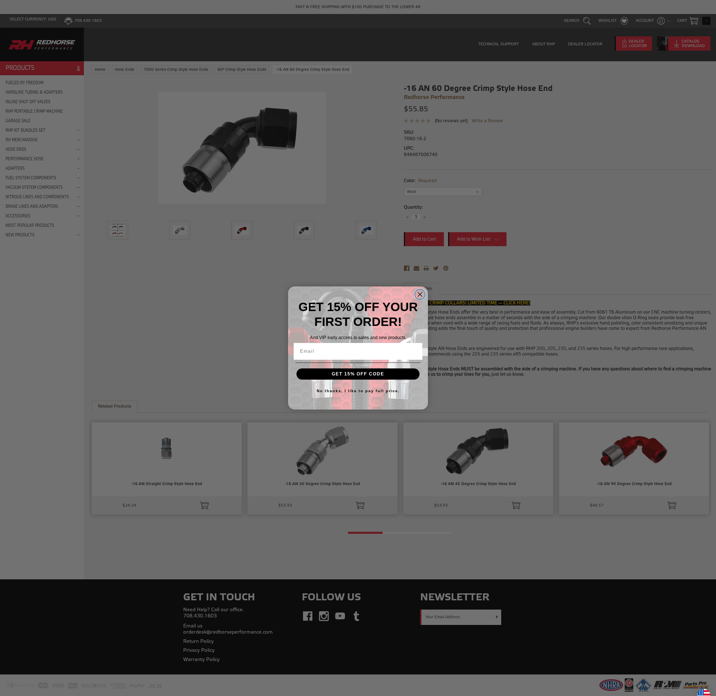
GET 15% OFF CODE (358, 373)
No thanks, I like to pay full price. (358, 391)
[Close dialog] (420, 294)
